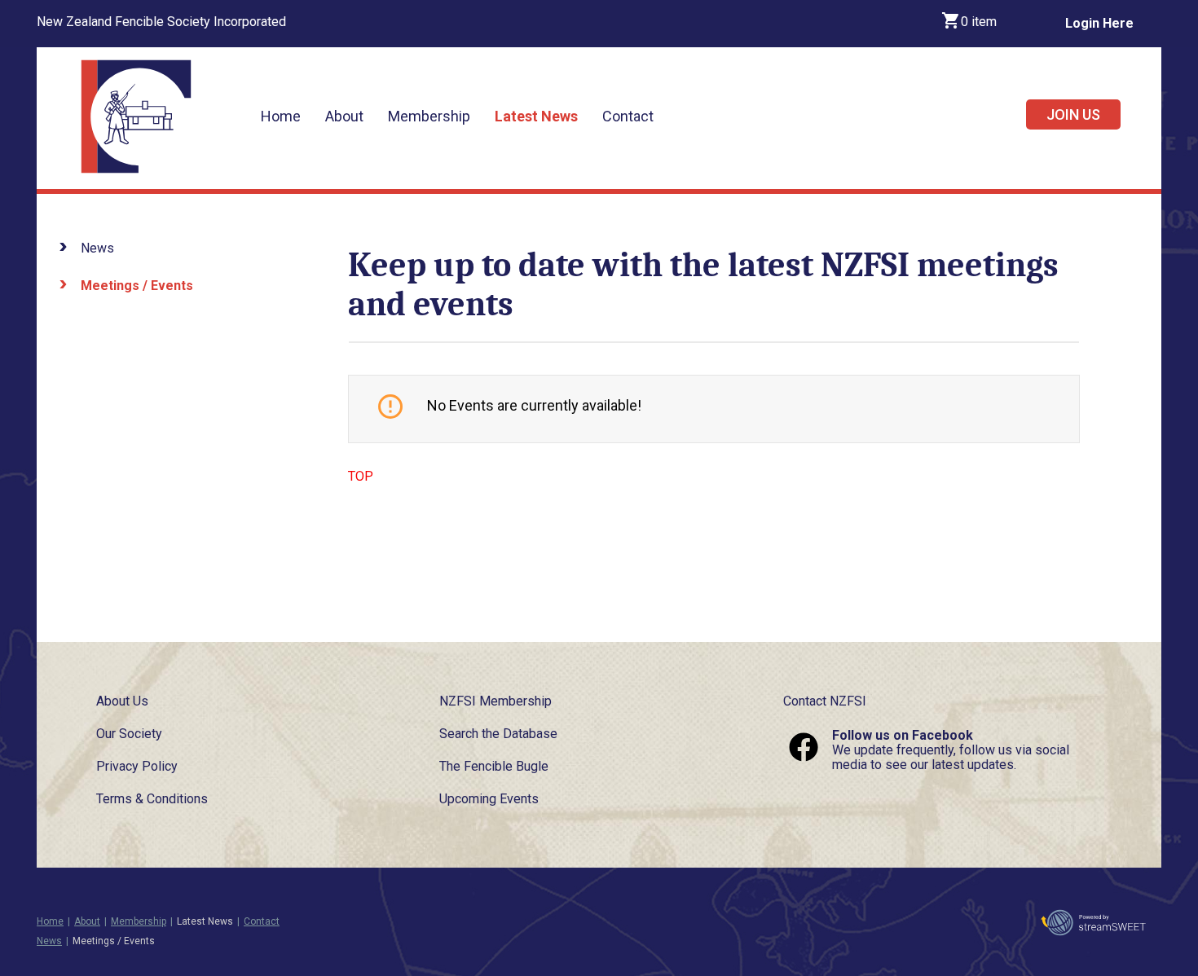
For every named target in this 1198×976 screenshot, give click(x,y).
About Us (122, 701)
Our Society (129, 733)
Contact (628, 116)
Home (281, 116)
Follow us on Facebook (902, 735)
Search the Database (498, 733)
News (97, 248)
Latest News (536, 116)
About (344, 116)
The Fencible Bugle (493, 766)
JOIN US (1073, 114)
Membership (429, 116)
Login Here (1099, 23)
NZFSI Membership (495, 701)
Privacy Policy (137, 766)
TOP (360, 476)
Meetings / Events (137, 285)
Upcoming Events (489, 799)
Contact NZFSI (824, 701)
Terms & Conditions (152, 799)
